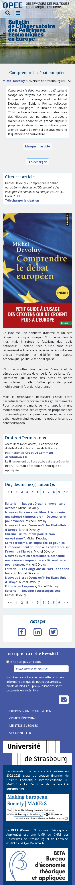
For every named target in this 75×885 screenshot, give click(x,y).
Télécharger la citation (22, 200)
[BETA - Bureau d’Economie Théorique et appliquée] (37, 864)
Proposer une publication (30, 711)
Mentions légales (23, 726)
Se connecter (20, 733)
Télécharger (38, 162)
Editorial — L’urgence (20, 586)
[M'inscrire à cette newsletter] (64, 699)
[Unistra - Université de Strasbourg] (37, 752)
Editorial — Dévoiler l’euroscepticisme (33, 591)
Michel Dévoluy (14, 81)
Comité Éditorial (22, 718)
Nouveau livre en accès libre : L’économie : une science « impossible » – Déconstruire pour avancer (35, 516)
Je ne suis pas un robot (25, 662)
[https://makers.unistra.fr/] (37, 807)
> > (66, 492)
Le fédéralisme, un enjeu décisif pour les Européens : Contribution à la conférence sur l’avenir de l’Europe (37, 547)
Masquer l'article (37, 146)
